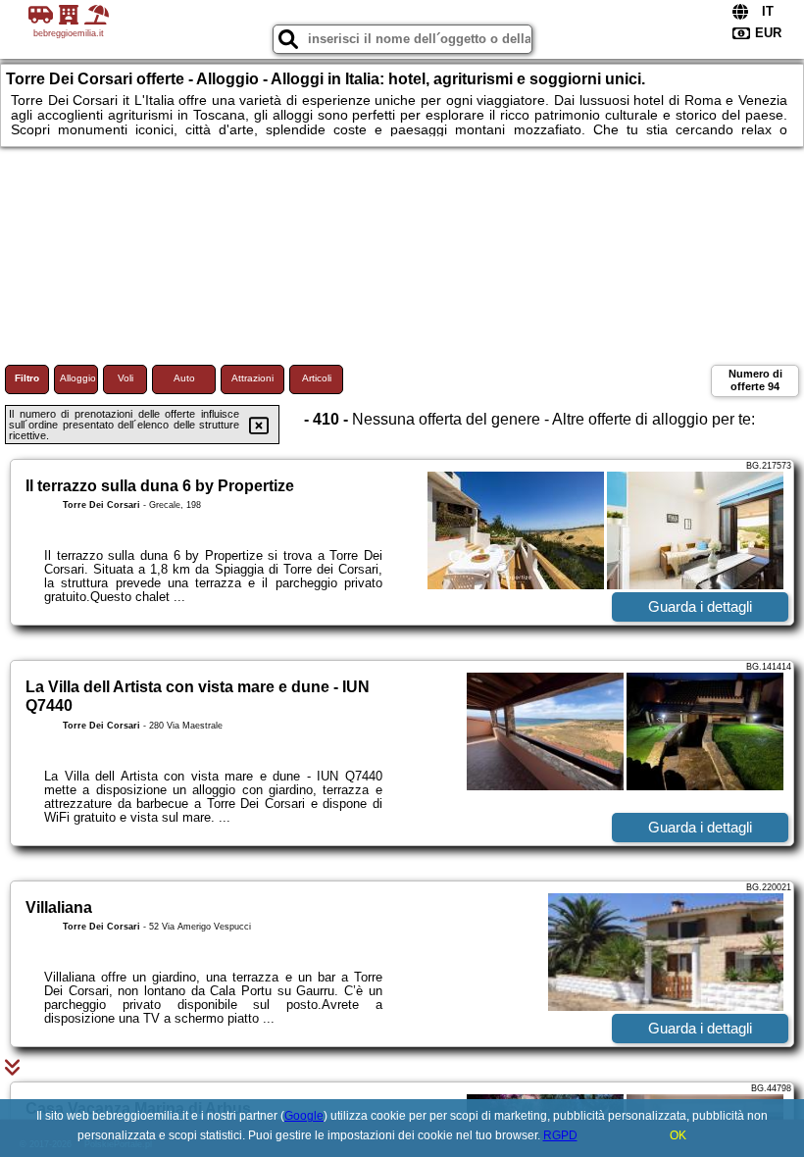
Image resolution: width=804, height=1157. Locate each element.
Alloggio (78, 378)
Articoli (316, 378)
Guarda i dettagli (700, 606)
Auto (184, 378)
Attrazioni (252, 378)
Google (304, 1116)
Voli (125, 378)
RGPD (560, 1135)
